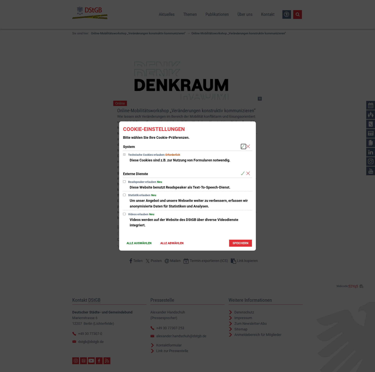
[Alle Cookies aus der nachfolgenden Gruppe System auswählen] (243, 146)
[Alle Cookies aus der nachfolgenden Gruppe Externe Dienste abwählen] (248, 173)
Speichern (240, 243)
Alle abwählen (172, 243)
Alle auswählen (139, 243)
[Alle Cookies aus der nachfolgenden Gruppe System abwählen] (248, 146)
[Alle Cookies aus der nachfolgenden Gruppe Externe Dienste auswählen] (243, 173)
